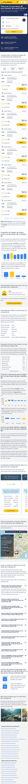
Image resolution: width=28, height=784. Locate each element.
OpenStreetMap (21, 560)
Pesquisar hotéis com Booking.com (10, 28)
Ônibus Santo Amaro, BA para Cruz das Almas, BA (10, 750)
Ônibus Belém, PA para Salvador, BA (8, 766)
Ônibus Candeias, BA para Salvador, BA (8, 774)
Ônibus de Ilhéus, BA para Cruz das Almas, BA (10, 742)
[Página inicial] (8, 2)
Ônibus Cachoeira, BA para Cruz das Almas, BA (10, 732)
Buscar (21, 89)
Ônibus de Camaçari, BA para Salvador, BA (9, 770)
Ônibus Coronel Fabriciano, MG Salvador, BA (9, 778)
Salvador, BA (23, 533)
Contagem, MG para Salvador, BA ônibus (9, 776)
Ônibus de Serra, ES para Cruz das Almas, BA (9, 755)
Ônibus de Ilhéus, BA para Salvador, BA (8, 783)
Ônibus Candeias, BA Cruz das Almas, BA (9, 736)
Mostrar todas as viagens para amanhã (14, 218)
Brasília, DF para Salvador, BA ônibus (8, 768)
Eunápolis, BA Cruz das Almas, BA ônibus (9, 738)
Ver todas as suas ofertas (14, 303)
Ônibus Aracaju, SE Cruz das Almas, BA (8, 729)
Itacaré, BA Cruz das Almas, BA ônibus (8, 744)
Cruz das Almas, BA (11, 533)
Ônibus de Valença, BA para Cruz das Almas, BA (10, 759)
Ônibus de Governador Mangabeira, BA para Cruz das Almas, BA (13, 740)
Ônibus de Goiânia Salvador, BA (7, 781)
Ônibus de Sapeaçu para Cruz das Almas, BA (9, 753)
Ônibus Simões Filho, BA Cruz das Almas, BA (9, 757)
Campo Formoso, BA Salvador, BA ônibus (9, 772)
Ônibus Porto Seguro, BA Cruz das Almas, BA (9, 746)
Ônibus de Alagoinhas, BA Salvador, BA (8, 764)
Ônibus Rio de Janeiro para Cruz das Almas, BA (10, 748)
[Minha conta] (17, 2)
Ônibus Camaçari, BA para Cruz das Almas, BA (10, 734)
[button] (16, 554)
